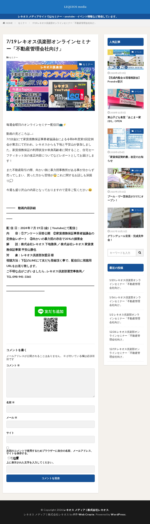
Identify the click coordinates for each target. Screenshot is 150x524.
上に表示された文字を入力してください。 (30, 462)
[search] (140, 253)
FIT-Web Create (83, 514)
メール (11, 417)
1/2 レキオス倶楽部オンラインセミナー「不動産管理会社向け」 (124, 318)
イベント (138, 52)
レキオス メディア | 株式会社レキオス (86, 509)
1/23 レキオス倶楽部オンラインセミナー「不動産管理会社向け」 (125, 283)
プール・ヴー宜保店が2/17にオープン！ (126, 198)
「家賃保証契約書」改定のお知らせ (125, 158)
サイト (10, 432)
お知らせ (138, 170)
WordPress (118, 514)
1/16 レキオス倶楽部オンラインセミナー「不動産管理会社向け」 (125, 301)
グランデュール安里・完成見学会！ (125, 237)
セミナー (22, 23)
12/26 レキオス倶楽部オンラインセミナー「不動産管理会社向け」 (124, 335)
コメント (13, 365)
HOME (9, 23)
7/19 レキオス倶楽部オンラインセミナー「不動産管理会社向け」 (64, 23)
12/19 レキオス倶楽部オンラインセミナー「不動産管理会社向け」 (124, 352)
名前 (10, 402)
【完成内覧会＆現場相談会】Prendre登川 (124, 79)
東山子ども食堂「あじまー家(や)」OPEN (124, 119)
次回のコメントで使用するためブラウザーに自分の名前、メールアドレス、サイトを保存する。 (49, 452)
